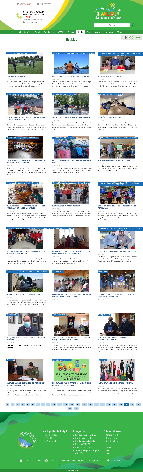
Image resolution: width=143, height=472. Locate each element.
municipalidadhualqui (57, 460)
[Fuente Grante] (134, 39)
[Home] (108, 19)
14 (78, 404)
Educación (136, 53)
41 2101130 (27, 17)
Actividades (127, 53)
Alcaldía (26, 32)
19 (109, 404)
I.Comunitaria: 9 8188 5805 (83, 447)
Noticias (80, 32)
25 (70, 408)
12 (66, 404)
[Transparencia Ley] (25, 6)
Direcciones (48, 32)
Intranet (108, 453)
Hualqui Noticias (31, 53)
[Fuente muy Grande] (138, 39)
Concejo (37, 32)
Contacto (108, 447)
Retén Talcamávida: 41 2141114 (85, 441)
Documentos (109, 32)
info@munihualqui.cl (51, 441)
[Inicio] (20, 33)
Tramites (97, 32)
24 (138, 404)
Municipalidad (19, 53)
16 (90, 404)
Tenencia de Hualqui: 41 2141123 (85, 435)
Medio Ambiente (64, 53)
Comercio (136, 228)
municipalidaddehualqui (33, 460)
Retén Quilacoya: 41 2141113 (84, 438)
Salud (89, 32)
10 (54, 404)
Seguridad (22, 138)
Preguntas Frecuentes (112, 435)
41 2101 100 (48, 438)
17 (96, 404)
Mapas (108, 444)
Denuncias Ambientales (113, 441)
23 (132, 404)
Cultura (55, 53)
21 (121, 404)
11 (60, 404)
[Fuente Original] (129, 39)
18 (102, 404)
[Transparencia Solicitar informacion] (45, 6)
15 (84, 404)
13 (72, 404)
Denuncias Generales (112, 438)
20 (115, 404)
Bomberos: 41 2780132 (82, 444)
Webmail (108, 450)
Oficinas (120, 32)
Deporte (10, 53)
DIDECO (60, 32)
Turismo (71, 32)
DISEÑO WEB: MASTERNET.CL (71, 470)
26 (76, 408)
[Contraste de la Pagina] (125, 39)
